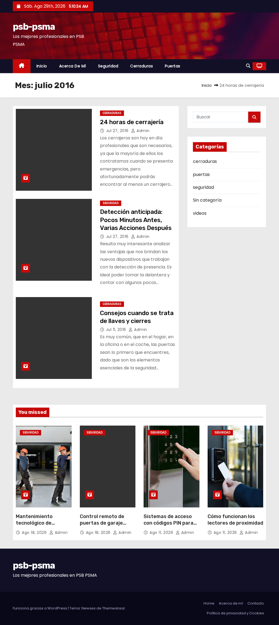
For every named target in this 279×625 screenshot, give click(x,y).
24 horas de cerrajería (131, 122)
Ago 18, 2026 (35, 532)
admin (142, 130)
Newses (88, 608)
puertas (172, 66)
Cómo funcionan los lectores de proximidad (235, 519)
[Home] (22, 66)
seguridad (108, 66)
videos (200, 213)
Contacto (255, 603)
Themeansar (113, 608)
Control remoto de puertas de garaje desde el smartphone (105, 523)
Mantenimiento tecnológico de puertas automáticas (41, 523)
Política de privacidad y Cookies (235, 613)
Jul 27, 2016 (118, 130)
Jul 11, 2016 (117, 329)
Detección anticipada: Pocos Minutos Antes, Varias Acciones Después (136, 220)
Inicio (42, 66)
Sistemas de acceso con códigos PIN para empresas (168, 523)
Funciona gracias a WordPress (40, 608)
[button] (248, 66)
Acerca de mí (72, 66)
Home (209, 603)
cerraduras (141, 66)
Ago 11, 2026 (162, 532)
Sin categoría (207, 200)
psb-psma (34, 26)
